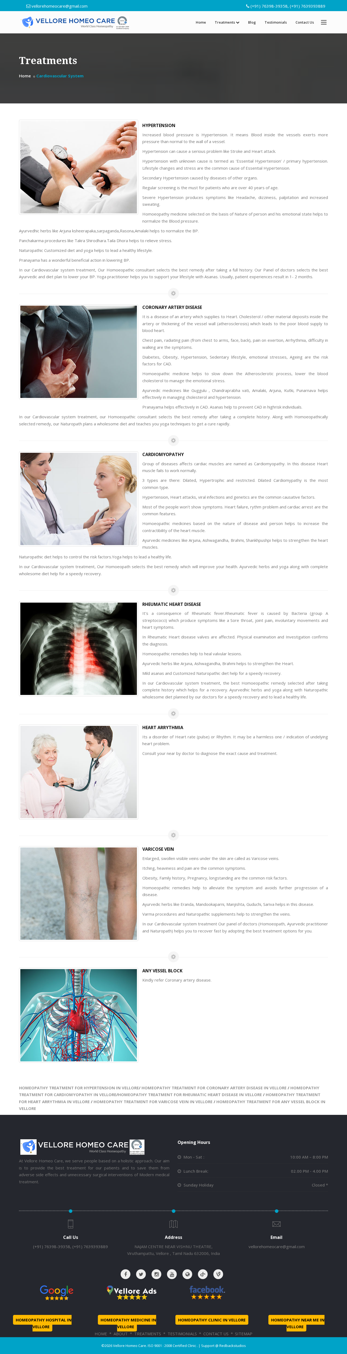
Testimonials (276, 22)
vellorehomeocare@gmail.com (59, 6)
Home (201, 22)
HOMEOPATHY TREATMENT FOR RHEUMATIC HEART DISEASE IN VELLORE (190, 1094)
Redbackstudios (232, 1345)
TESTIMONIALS (182, 1333)
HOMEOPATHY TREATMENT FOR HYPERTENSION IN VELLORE (79, 1087)
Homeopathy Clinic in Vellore (212, 1320)
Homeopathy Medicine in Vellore (128, 1323)
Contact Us (304, 22)
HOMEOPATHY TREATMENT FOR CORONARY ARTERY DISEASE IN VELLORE (214, 1087)
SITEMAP (243, 1333)
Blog (252, 22)
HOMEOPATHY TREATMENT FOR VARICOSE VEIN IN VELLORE (153, 1101)
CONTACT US (216, 1333)
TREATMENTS (147, 1333)
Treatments (225, 22)
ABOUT (121, 1333)
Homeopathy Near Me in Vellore (297, 1323)
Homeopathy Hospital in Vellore (44, 1323)
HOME (101, 1333)
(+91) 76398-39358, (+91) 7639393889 (287, 6)
